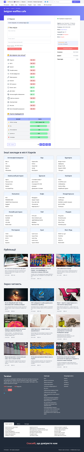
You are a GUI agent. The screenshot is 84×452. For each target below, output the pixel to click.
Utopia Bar (34, 166)
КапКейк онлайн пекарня (65, 202)
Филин (7, 186)
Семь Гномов (8, 236)
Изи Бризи (35, 170)
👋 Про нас (10, 1)
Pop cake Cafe (35, 202)
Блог (45, 378)
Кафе (12, 4)
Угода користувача (48, 384)
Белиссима (8, 224)
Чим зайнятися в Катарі (64, 268)
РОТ (6, 197)
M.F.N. (7, 238)
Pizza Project (61, 220)
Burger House (61, 161)
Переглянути (64, 29)
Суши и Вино (35, 242)
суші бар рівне (8, 429)
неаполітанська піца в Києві (11, 427)
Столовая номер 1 (37, 179)
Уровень (7, 166)
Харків (62, 37)
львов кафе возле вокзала (60, 435)
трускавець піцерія (34, 435)
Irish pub (34, 215)
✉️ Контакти (29, 1)
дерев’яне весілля (34, 427)
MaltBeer (34, 222)
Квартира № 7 (35, 206)
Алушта (66, 380)
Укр (10, 390)
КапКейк (7, 218)
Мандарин (34, 197)
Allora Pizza (61, 222)
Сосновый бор (9, 188)
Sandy (33, 168)
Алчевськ (66, 382)
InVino (33, 163)
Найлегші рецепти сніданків (60, 427)
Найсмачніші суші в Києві (50, 392)
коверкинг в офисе (9, 435)
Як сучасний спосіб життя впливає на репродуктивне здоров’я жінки (50, 404)
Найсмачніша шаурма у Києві (51, 390)
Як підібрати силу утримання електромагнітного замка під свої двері (52, 412)
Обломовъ (8, 170)
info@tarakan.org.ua (75, 449)
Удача (7, 179)
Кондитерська (22, 4)
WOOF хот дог (62, 233)
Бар (16, 4)
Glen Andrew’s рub (37, 218)
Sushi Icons (35, 233)
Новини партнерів (37, 1)
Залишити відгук (67, 48)
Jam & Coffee (61, 204)
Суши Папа (35, 236)
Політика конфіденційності (50, 386)
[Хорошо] (20, 45)
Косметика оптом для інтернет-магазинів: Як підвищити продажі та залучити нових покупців (68, 358)
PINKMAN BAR (9, 200)
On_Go (60, 238)
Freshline (60, 236)
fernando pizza (62, 218)
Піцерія (30, 4)
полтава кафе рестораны (59, 429)
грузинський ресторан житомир (12, 432)
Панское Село (9, 182)
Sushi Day (34, 238)
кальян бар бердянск (10, 431)
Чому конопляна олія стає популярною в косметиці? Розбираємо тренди (64, 330)
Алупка (65, 378)
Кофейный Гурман (63, 188)
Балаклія (66, 386)
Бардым (7, 204)
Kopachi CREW (62, 168)
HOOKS (7, 220)
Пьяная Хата (8, 184)
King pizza (60, 215)
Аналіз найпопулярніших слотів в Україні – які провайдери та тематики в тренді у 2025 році (41, 270)
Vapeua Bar (35, 161)
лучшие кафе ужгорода (59, 432)
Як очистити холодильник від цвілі (15, 268)
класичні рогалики (9, 428)
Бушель (7, 242)
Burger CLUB (61, 166)
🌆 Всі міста (16, 1)
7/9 (6, 163)
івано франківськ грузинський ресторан (39, 429)
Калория (34, 186)
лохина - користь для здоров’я (61, 428)
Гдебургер (61, 163)
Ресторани (6, 4)
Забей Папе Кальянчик (11, 202)
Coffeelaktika (61, 184)
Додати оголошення (49, 380)
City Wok (7, 222)
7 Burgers (60, 170)
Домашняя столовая (37, 188)
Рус (6, 390)
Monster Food (9, 215)
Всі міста (46, 388)
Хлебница (61, 200)
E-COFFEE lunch (62, 182)
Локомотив (35, 204)
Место (7, 161)
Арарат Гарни (35, 200)
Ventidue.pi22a (62, 224)
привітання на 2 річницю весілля (37, 428)
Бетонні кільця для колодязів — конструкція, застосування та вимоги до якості (51, 399)
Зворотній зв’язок (48, 382)
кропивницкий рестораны (36, 431)
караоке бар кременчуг (10, 434)
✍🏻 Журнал (22, 1)
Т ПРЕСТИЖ (61, 197)
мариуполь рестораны (59, 434)
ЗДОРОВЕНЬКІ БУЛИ (37, 220)
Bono (6, 240)
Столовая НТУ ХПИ (37, 184)
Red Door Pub (35, 224)
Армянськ (66, 384)
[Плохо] (17, 45)
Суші (35, 4)
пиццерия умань (33, 434)
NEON (7, 206)
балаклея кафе (57, 431)
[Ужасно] (15, 45)
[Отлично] (22, 45)
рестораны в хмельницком (36, 432)
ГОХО (6, 233)
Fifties (59, 179)
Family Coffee (61, 186)
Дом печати (35, 182)
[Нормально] (19, 45)
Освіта (39, 4)
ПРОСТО (60, 240)
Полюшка (60, 206)
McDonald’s (61, 242)
